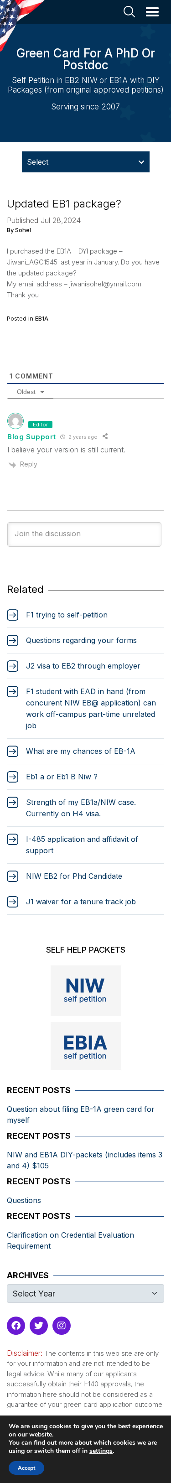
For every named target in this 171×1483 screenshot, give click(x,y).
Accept (26, 1468)
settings (101, 1451)
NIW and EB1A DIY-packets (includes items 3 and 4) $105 (84, 1160)
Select (37, 161)
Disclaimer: (24, 1353)
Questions (24, 1200)
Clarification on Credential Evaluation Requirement (70, 1240)
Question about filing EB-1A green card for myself (81, 1114)
